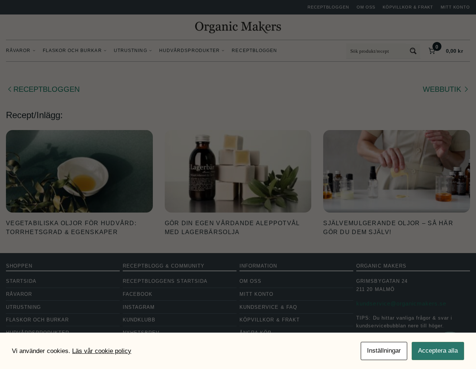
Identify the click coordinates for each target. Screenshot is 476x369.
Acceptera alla (438, 350)
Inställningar (384, 350)
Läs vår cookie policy (101, 351)
